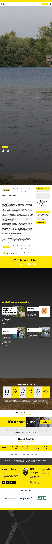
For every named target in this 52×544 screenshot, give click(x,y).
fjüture (38, 191)
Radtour (8, 253)
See (11, 253)
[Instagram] (45, 1)
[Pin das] (30, 188)
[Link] (15, 448)
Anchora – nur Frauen (9, 331)
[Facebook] (43, 1)
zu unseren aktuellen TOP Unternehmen (34, 483)
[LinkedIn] (48, 1)
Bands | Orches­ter (6, 327)
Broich (31, 309)
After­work (29, 327)
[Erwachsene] (30, 391)
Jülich (31, 252)
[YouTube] (47, 1)
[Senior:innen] (38, 391)
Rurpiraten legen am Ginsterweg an (9, 311)
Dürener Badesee (20, 252)
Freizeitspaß (27, 252)
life (37, 193)
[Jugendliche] (15, 391)
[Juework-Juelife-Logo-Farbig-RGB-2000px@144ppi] (3, 4)
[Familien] (45, 391)
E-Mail (3, 477)
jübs (38, 198)
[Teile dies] (18, 188)
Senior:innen (39, 394)
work (38, 195)
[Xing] (50, 1)
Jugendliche (15, 394)
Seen (30, 330)
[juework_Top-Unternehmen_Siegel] (37, 203)
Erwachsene (31, 394)
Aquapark (9, 252)
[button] (45, 4)
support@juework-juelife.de (26, 462)
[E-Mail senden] (14, 188)
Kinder (7, 394)
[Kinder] (7, 391)
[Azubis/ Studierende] (22, 390)
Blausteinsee (14, 252)
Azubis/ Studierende (23, 395)
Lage (33, 327)
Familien (46, 395)
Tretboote (15, 253)
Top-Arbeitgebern (35, 431)
